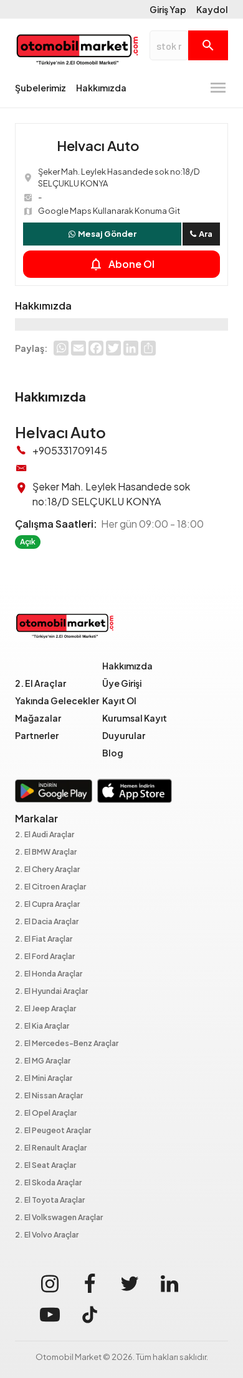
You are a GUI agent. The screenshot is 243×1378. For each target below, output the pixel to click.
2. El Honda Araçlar (48, 974)
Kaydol (212, 9)
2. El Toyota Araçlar (50, 1201)
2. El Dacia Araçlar (47, 922)
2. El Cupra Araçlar (47, 905)
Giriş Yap (168, 9)
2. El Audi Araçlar (44, 835)
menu (218, 88)
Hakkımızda (101, 87)
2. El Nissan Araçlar (49, 1096)
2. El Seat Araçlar (45, 1166)
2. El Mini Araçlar (43, 1079)
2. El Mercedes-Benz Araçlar (66, 1044)
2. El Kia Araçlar (42, 1026)
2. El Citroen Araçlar (50, 887)
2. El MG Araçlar (42, 1061)
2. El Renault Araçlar (51, 1148)
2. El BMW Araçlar (46, 852)
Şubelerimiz (40, 87)
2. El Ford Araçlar (45, 957)
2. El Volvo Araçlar (47, 1235)
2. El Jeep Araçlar (45, 1009)
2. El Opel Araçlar (46, 1113)
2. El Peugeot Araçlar (53, 1131)
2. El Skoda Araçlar (48, 1183)
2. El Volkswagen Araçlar (59, 1218)
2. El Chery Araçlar (47, 870)
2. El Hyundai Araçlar (51, 992)
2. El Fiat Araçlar (43, 939)
